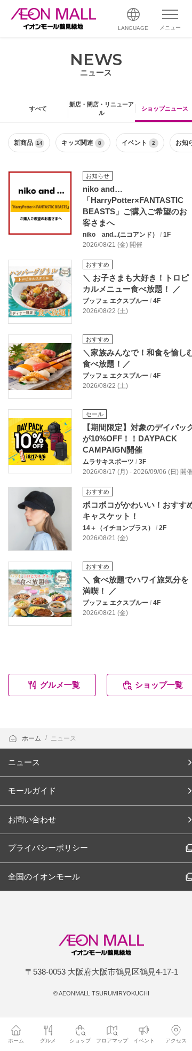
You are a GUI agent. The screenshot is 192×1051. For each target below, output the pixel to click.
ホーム (32, 738)
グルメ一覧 (60, 684)
